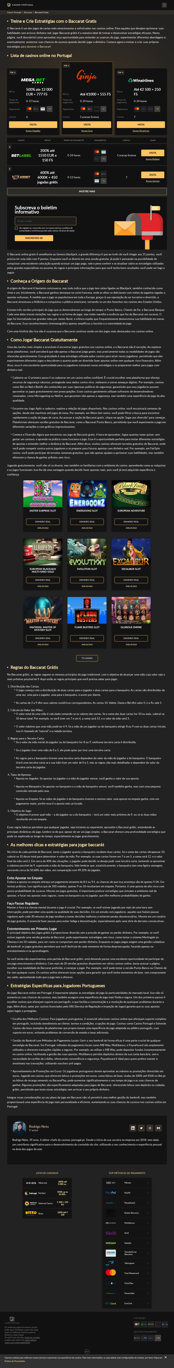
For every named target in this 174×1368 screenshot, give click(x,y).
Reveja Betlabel (153, 159)
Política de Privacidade (15, 1361)
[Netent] (151, 1324)
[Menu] (164, 5)
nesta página (30, 1340)
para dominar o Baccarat (35, 46)
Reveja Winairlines (141, 131)
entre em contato (32, 1337)
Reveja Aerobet (153, 181)
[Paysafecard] (151, 1338)
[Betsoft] (137, 1324)
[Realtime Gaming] (158, 1324)
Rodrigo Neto (39, 1126)
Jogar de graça (42, 528)
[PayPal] (144, 1338)
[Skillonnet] (165, 1324)
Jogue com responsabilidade (17, 1342)
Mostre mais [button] (87, 191)
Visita (87, 124)
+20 (158, 1338)
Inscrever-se (34, 238)
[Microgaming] (144, 1324)
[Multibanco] (137, 1338)
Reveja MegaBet (33, 131)
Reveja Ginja (87, 131)
